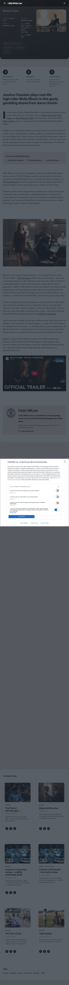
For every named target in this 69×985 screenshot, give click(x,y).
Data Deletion (24, 523)
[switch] (56, 490)
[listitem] (34, 487)
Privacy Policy (45, 523)
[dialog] (34, 492)
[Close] (65, 462)
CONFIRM (21, 516)
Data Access (34, 523)
